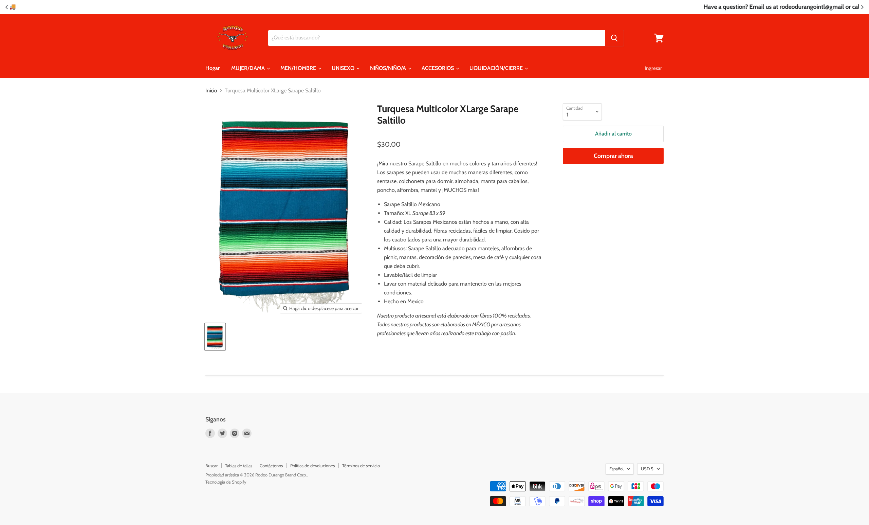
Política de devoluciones (312, 465)
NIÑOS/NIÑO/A (388, 68)
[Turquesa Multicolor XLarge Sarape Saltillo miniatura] (215, 336)
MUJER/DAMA (248, 68)
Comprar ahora (613, 156)
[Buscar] (614, 38)
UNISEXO (344, 68)
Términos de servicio (361, 465)
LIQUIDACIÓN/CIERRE (496, 68)
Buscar (211, 465)
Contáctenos (271, 465)
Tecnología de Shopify (225, 482)
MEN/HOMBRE (298, 68)
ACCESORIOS (438, 68)
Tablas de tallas (238, 465)
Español (616, 468)
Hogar (212, 68)
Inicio (211, 91)
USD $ (647, 468)
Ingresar (653, 68)
